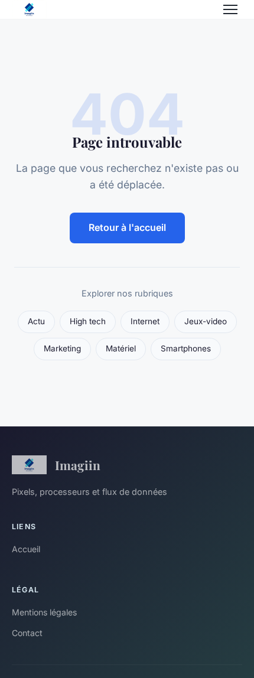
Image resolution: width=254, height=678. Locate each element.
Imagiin (77, 465)
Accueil (26, 549)
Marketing (62, 348)
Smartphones (186, 348)
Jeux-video (205, 321)
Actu (36, 321)
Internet (145, 321)
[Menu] (230, 9)
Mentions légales (44, 612)
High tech (88, 321)
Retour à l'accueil (127, 227)
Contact (27, 633)
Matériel (121, 348)
